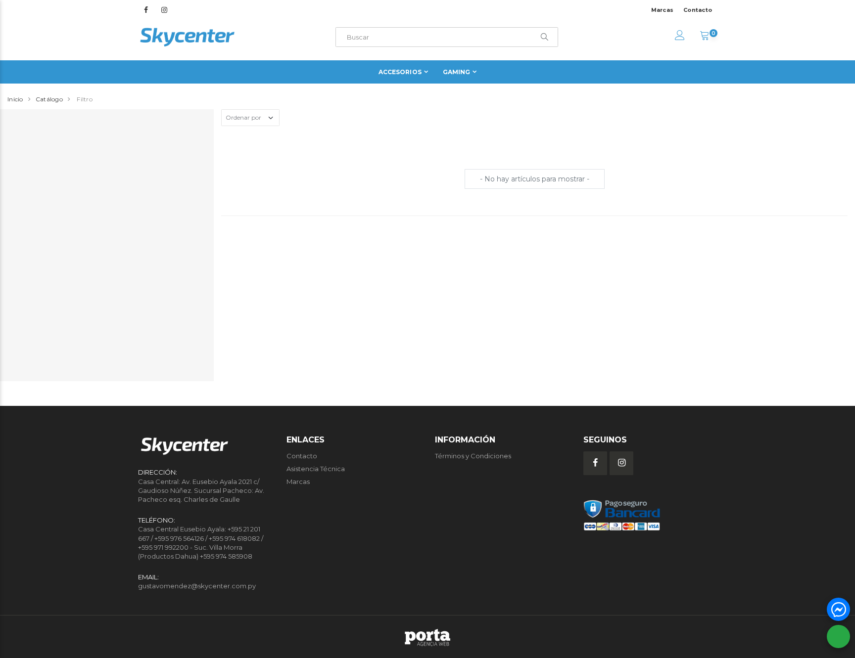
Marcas (662, 9)
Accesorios (400, 72)
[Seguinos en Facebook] (146, 10)
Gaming (457, 72)
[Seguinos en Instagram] (164, 10)
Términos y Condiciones (473, 456)
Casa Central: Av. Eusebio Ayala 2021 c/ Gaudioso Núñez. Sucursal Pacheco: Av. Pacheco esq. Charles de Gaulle (201, 490)
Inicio (15, 99)
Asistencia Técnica (315, 469)
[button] (704, 36)
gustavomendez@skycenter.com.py (197, 586)
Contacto (697, 9)
